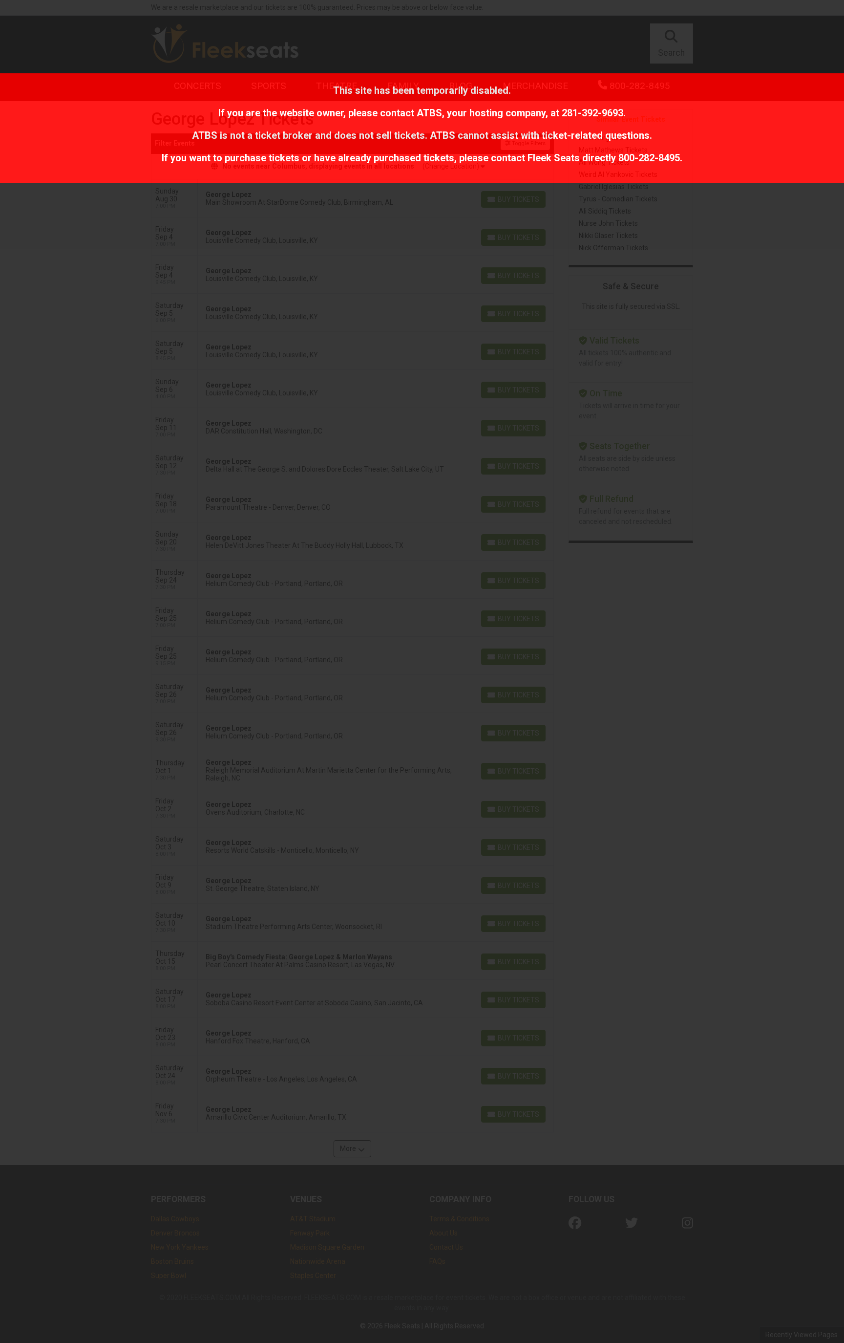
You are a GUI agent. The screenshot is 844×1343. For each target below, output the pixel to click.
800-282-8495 (649, 158)
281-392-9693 (592, 113)
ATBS (429, 113)
